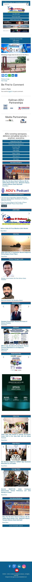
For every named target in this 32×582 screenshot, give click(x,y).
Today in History (16, 153)
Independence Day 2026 (16, 141)
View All (4, 204)
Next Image (4, 80)
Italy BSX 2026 (16, 14)
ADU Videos (16, 159)
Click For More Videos (16, 519)
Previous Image (5, 79)
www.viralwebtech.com (22, 570)
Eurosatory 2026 (16, 147)
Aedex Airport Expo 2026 (16, 19)
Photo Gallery (16, 148)
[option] (8, 107)
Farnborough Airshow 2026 (16, 39)
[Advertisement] (16, 537)
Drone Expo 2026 (16, 16)
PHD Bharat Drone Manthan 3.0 (16, 144)
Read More (5, 184)
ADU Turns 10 (16, 156)
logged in (10, 91)
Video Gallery (16, 150)
